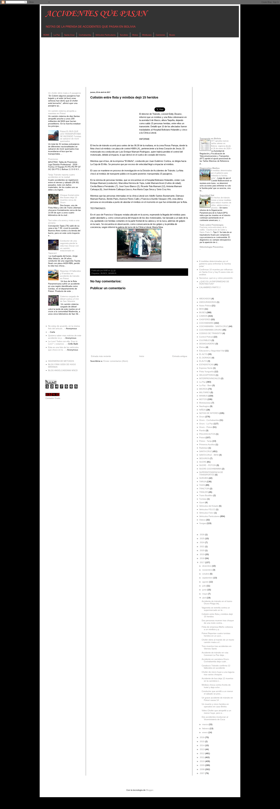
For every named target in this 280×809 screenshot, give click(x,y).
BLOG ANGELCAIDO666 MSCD (63, 370)
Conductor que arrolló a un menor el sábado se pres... (217, 692)
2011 (202, 757)
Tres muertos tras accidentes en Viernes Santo (216, 647)
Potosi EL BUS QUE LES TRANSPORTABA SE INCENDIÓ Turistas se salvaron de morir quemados (70, 136)
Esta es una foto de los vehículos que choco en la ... (63, 348)
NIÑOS (202, 410)
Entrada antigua (179, 356)
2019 (202, 554)
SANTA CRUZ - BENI (208, 455)
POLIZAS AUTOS (207, 434)
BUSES (104, 273)
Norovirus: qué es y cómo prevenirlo (216, 278)
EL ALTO (203, 354)
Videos (202, 520)
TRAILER (203, 492)
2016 (202, 737)
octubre (206, 574)
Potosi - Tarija (205, 441)
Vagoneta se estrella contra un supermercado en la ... (216, 608)
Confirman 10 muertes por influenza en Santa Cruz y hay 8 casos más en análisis (216, 272)
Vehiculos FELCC (207, 509)
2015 (202, 741)
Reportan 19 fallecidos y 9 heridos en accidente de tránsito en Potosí (70, 274)
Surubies (124, 35)
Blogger (149, 790)
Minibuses (147, 35)
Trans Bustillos (206, 495)
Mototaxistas (205, 403)
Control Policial (206, 337)
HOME (46, 35)
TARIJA (202, 481)
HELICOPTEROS (207, 375)
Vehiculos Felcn (206, 513)
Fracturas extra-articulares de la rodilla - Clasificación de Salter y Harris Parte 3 (213, 229)
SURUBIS (203, 478)
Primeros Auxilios (207, 444)
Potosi (202, 437)
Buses (172, 35)
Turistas (202, 499)
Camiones (160, 35)
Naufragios (204, 406)
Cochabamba (85, 35)
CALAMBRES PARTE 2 (209, 287)
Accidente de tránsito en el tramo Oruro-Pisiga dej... (217, 602)
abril (204, 598)
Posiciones (53, 159)
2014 (202, 745)
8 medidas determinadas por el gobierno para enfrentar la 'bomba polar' (215, 263)
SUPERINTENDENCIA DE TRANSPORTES (211, 473)
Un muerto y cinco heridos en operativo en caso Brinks (215, 705)
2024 (202, 542)
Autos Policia (205, 305)
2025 (202, 538)
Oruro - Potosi (205, 427)
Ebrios (202, 347)
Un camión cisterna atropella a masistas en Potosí (62, 112)
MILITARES (204, 392)
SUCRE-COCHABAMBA (210, 469)
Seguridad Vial (207, 195)
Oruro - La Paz (206, 423)
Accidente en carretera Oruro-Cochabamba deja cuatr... (215, 660)
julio (204, 586)
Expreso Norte (205, 368)
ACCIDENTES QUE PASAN (96, 14)
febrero (206, 728)
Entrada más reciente (101, 356)
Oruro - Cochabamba (209, 420)
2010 (202, 761)
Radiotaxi (203, 448)
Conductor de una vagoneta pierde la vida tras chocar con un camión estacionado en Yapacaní (63, 247)
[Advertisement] (133, 62)
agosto (205, 582)
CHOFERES (204, 319)
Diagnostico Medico (210, 168)
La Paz (57, 35)
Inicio (141, 356)
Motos (135, 35)
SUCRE (202, 462)
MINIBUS (112, 273)
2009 (202, 765)
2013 (202, 749)
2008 (202, 769)
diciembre (207, 566)
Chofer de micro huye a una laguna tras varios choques (218, 673)
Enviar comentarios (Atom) (115, 361)
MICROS (203, 389)
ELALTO (203, 361)
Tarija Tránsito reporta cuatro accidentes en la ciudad (61, 176)
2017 (202, 562)
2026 (202, 534)
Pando (202, 430)
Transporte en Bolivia (210, 138)
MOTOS (203, 399)
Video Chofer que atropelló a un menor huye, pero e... (216, 711)
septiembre (207, 578)
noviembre (207, 570)
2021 (202, 546)
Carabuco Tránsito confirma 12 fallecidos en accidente (216, 666)
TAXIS (202, 485)
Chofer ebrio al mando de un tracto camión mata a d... (218, 641)
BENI (201, 309)
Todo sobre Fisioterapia (211, 225)
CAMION (203, 316)
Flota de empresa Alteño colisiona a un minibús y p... (217, 628)
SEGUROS (204, 458)
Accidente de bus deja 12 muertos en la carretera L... (217, 679)
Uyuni (201, 502)
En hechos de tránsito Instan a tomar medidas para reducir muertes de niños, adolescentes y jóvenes (221, 203)
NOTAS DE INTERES (209, 413)
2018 (202, 558)
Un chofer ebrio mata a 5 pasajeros (64, 93)
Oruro (202, 416)
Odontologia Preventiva (211, 247)
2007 (202, 773)
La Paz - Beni (205, 385)
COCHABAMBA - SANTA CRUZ (213, 326)
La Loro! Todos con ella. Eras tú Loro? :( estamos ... (62, 342)
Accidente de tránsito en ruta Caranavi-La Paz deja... (215, 653)
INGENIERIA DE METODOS (61, 361)
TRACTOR (204, 488)
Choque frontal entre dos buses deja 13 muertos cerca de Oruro (69, 199)
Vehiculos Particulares (105, 35)
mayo (205, 594)
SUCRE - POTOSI (207, 465)
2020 (202, 550)
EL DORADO (205, 357)
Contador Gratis (53, 398)
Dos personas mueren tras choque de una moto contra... (218, 621)
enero (205, 732)
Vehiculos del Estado (208, 506)
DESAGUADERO (207, 343)
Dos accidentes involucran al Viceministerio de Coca (215, 718)
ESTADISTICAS (206, 364)
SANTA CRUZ (205, 451)
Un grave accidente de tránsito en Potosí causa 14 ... (217, 698)
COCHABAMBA (206, 323)
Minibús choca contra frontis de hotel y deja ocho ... (216, 686)
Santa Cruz (69, 35)
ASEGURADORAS (207, 302)
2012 (202, 753)
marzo (205, 724)
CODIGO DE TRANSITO (210, 333)
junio (204, 590)
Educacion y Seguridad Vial (211, 350)
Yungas (202, 523)
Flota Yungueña (206, 371)
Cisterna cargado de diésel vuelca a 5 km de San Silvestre (69, 298)
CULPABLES (205, 340)
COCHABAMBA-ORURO (210, 330)
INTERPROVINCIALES (209, 378)
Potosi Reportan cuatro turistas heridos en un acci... (216, 634)
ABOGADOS (205, 298)
